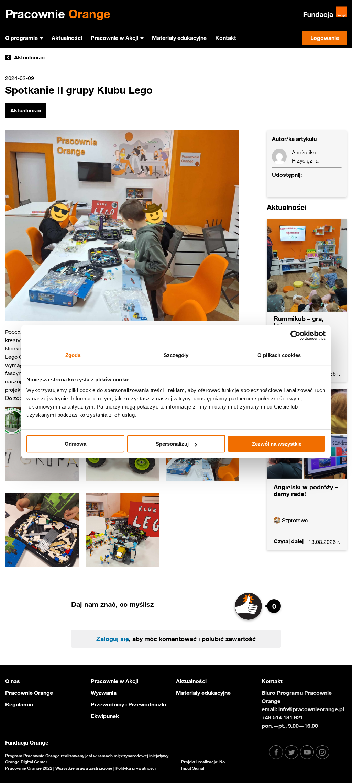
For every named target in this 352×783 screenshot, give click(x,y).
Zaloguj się (112, 638)
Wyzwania (104, 692)
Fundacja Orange (26, 742)
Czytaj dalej (289, 541)
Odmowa (75, 444)
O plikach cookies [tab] (279, 355)
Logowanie (324, 37)
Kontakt (225, 37)
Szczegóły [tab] (176, 355)
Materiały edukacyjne (179, 37)
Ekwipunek (105, 716)
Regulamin (19, 704)
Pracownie (57, 13)
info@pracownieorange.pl (311, 709)
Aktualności (67, 37)
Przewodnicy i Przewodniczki (128, 704)
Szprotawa (295, 520)
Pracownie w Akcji (114, 37)
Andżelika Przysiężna (305, 156)
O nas (12, 681)
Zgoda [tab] (73, 355)
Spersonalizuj (172, 444)
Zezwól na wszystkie (276, 444)
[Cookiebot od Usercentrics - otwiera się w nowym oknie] (295, 335)
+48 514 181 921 (282, 717)
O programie (21, 37)
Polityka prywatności (136, 768)
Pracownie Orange (29, 692)
